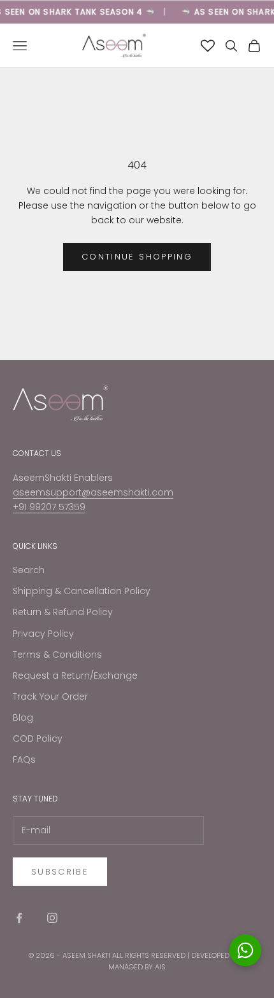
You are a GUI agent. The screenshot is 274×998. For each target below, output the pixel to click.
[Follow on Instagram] (52, 917)
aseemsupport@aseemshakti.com (93, 492)
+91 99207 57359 (49, 507)
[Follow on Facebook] (19, 917)
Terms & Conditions (57, 654)
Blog (23, 717)
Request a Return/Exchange (75, 675)
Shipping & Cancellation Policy (81, 591)
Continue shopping (137, 257)
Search (29, 570)
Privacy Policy (43, 633)
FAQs (24, 759)
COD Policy (37, 738)
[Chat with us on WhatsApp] (245, 950)
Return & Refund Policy (63, 612)
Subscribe (60, 872)
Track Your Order (50, 696)
